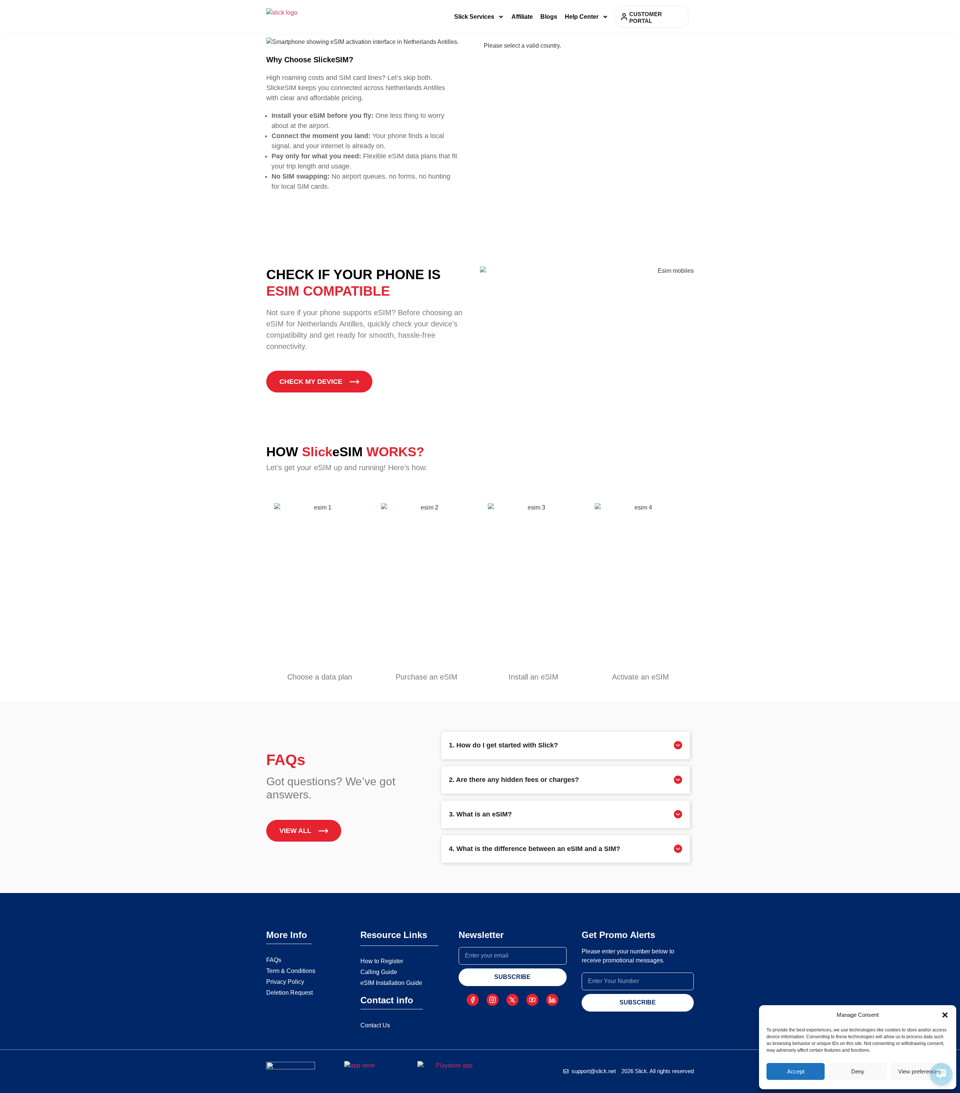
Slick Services (474, 17)
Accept (795, 1071)
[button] (945, 1015)
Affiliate (522, 17)
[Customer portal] (624, 16)
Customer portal (645, 17)
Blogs (548, 17)
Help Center (581, 17)
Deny (857, 1071)
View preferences (919, 1071)
